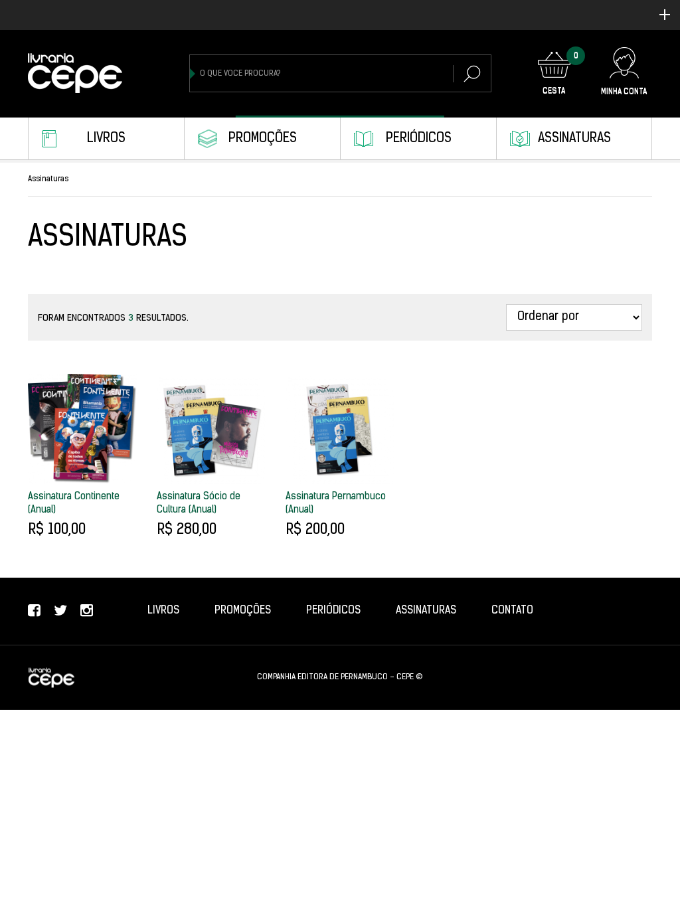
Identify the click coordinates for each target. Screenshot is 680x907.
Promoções (262, 138)
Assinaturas (574, 138)
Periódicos (419, 138)
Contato (512, 611)
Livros (106, 138)
